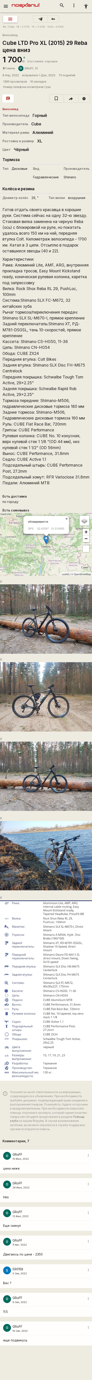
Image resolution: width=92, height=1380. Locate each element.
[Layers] (84, 521)
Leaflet (65, 574)
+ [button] (86, 532)
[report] (84, 98)
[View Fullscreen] (86, 548)
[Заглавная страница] (25, 3)
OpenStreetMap (82, 574)
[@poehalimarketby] (40, 19)
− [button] (86, 539)
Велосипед (10, 35)
